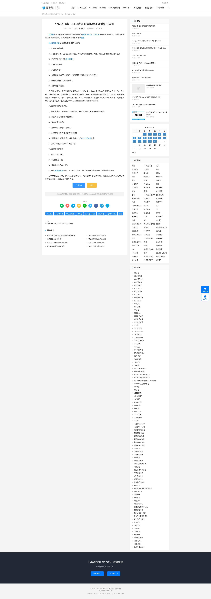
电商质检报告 (138, 510)
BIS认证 (136, 304)
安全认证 (135, 260)
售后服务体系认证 (140, 470)
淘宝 (145, 242)
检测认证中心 (148, 256)
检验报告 (159, 177)
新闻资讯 (137, 485)
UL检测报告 (138, 417)
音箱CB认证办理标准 (54, 239)
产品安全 (135, 256)
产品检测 (147, 187)
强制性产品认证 (161, 253)
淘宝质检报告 (138, 504)
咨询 (133, 191)
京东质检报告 (138, 451)
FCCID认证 (137, 359)
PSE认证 (137, 399)
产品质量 (159, 187)
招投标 (158, 224)
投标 (133, 220)
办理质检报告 (136, 235)
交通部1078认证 (139, 430)
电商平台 (159, 202)
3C (157, 209)
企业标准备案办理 (140, 464)
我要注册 (54, 3)
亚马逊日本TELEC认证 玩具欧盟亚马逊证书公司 (84, 24)
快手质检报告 (138, 476)
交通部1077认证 (139, 427)
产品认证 (147, 184)
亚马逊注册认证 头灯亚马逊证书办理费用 (59, 223)
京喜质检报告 (138, 454)
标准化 (146, 227)
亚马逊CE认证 (54, 43)
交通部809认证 (139, 442)
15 (145, 141)
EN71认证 (137, 356)
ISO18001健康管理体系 (142, 377)
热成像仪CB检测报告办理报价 (57, 242)
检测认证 (67, 14)
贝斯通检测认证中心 (149, 238)
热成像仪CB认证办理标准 (97, 239)
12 (164, 138)
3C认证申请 (138, 288)
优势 (145, 216)
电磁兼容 (147, 202)
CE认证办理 (58, 170)
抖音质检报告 (138, 479)
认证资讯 (137, 531)
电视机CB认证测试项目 (96, 246)
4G (145, 220)
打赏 (91, 185)
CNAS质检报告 (139, 341)
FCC (157, 206)
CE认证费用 (138, 334)
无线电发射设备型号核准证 (143, 488)
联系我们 (97, 573)
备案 (145, 253)
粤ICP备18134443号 (105, 591)
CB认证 (136, 310)
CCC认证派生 (138, 322)
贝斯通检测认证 (161, 227)
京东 (133, 180)
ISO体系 (126, 8)
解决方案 (135, 213)
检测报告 (149, 8)
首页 (73, 8)
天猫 (145, 180)
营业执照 (147, 213)
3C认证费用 (138, 294)
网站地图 (118, 589)
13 (134, 141)
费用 (157, 184)
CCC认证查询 (138, 319)
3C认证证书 (138, 291)
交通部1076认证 (139, 424)
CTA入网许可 (114, 8)
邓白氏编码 (137, 544)
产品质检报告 (148, 260)
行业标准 (159, 242)
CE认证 (96, 34)
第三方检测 (136, 198)
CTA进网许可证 (139, 353)
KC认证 (136, 390)
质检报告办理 (148, 249)
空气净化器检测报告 (141, 516)
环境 (133, 202)
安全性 (146, 206)
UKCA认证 (137, 414)
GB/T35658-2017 (140, 368)
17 (155, 141)
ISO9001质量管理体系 (141, 384)
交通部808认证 (139, 439)
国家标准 (147, 198)
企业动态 (137, 458)
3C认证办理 (138, 276)
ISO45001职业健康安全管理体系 (145, 381)
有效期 (158, 220)
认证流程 (147, 235)
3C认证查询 (138, 282)
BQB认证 (137, 307)
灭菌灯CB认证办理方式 (96, 242)
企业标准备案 (136, 224)
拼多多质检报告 (139, 482)
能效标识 (137, 522)
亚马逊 (51, 34)
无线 (133, 177)
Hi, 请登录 (45, 3)
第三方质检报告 (139, 519)
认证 (157, 166)
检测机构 (135, 187)
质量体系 (159, 238)
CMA (158, 173)
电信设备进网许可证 (141, 507)
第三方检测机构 (149, 224)
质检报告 (137, 8)
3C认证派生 (138, 285)
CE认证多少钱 (138, 331)
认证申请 (159, 198)
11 (159, 138)
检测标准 (159, 249)
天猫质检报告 (138, 473)
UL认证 (136, 421)
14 (139, 141)
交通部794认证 (139, 433)
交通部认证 (137, 448)
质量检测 (135, 209)
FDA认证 (137, 365)
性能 (157, 169)
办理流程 (159, 235)
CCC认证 (93, 8)
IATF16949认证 (139, 371)
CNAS (146, 173)
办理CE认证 (87, 34)
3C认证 (103, 8)
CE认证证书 (86, 138)
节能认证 (137, 525)
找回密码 (62, 3)
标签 (133, 238)
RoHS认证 (137, 405)
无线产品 (135, 216)
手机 (133, 195)
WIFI (133, 249)
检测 (82, 37)
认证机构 (135, 184)
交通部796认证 (139, 436)
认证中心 (135, 227)
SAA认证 (137, 408)
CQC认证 (137, 347)
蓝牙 (145, 191)
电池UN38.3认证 (140, 513)
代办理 (158, 260)
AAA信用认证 (138, 297)
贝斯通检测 (148, 166)
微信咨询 (165, 3)
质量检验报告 (136, 206)
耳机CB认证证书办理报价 (97, 235)
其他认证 (160, 8)
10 (155, 138)
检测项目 (147, 231)
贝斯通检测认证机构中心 (48, 8)
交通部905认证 (139, 445)
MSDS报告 (137, 393)
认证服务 (159, 216)
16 (150, 141)
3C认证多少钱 (139, 279)
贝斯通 (146, 169)
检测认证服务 (160, 256)
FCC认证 (135, 253)
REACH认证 (138, 402)
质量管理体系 (136, 242)
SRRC (158, 213)
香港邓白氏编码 (139, 547)
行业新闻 (137, 528)
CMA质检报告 (138, 337)
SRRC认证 (82, 8)
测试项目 (147, 209)
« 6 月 (134, 152)
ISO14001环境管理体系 (142, 374)
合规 (145, 245)
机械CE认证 (138, 491)
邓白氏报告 (137, 541)
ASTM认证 (137, 301)
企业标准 (69, 59)
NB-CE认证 (138, 396)
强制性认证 (160, 195)
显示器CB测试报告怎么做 (55, 246)
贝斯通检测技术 (149, 195)
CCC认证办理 (138, 316)
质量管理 (159, 245)
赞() (99, 28)
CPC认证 (137, 344)
